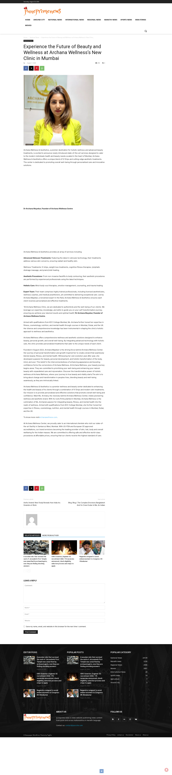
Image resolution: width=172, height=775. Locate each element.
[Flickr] (124, 719)
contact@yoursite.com (74, 725)
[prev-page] (25, 570)
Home (25, 37)
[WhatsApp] (42, 68)
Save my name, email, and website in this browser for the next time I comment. (56, 626)
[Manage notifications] (166, 770)
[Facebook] (26, 68)
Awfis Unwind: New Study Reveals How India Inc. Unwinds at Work (42, 504)
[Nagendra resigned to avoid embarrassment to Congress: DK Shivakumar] (92, 547)
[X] (31, 68)
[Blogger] (113, 719)
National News (34, 37)
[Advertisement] (67, 187)
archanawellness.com (48, 417)
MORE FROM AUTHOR (50, 535)
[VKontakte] (136, 719)
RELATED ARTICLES (32, 535)
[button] (145, 31)
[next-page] (28, 570)
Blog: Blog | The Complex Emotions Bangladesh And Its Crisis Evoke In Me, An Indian (86, 504)
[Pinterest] (36, 68)
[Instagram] (130, 719)
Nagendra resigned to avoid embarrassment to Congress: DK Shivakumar (90, 559)
